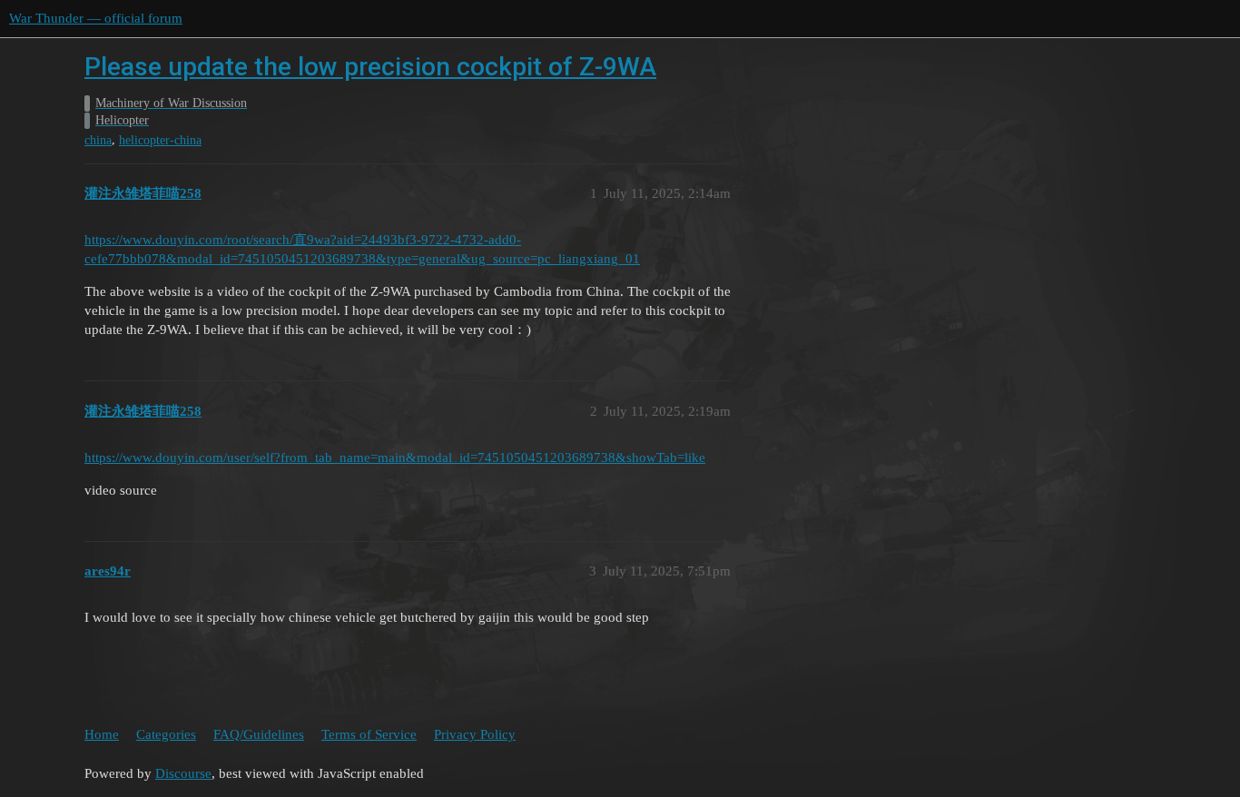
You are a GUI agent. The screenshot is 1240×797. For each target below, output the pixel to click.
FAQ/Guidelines (258, 734)
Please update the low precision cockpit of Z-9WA (370, 67)
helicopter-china (160, 140)
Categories (166, 734)
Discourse (183, 773)
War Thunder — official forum (95, 18)
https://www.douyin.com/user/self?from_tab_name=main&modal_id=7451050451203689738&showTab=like (394, 457)
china (98, 140)
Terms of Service (369, 734)
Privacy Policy (475, 734)
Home (101, 734)
